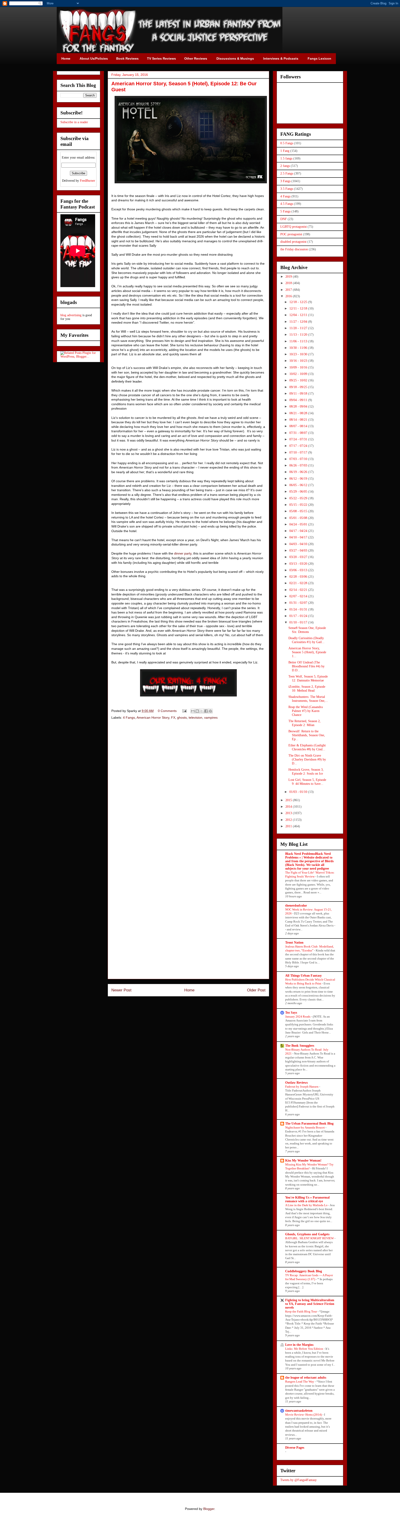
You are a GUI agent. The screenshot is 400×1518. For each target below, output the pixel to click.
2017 (289, 289)
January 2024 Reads (298, 1016)
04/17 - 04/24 (298, 531)
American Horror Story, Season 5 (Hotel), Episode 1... (307, 652)
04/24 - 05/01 (298, 524)
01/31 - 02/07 (298, 602)
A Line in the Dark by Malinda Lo (306, 1205)
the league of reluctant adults (305, 1377)
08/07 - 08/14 (298, 426)
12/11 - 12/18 (298, 308)
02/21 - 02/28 (298, 583)
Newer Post (121, 990)
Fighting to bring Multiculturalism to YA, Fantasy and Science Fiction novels (309, 1303)
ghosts (182, 717)
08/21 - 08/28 (298, 413)
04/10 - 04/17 (298, 537)
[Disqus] (188, 788)
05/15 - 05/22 (298, 504)
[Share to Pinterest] (210, 711)
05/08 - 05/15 (298, 511)
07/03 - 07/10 (298, 459)
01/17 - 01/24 (298, 616)
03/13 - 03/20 (298, 563)
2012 (289, 820)
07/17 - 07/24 (298, 446)
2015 (289, 800)
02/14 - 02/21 (298, 590)
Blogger (208, 1509)
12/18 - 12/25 (298, 302)
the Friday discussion (294, 249)
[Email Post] (184, 711)
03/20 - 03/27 (298, 557)
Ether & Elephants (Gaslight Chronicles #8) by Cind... (307, 747)
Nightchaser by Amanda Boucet (305, 1127)
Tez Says (291, 1012)
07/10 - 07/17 (298, 452)
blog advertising (70, 315)
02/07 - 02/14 (298, 596)
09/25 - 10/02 (298, 380)
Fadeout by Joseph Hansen (302, 1086)
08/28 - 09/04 (298, 406)
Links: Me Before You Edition (304, 1348)
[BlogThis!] (197, 711)
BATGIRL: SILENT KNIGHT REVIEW (309, 1238)
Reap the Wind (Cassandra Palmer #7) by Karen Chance (305, 711)
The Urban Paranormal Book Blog (309, 1123)
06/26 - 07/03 (298, 465)
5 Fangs (285, 211)
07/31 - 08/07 (298, 433)
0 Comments (167, 711)
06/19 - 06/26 (298, 472)
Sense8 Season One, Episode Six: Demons (307, 630)
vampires (211, 717)
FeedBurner (87, 180)
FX (173, 717)
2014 (289, 806)
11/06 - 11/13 (298, 341)
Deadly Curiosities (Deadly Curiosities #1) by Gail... (306, 640)
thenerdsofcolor (296, 905)
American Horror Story (153, 717)
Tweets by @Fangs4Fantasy (298, 1480)
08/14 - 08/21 (298, 419)
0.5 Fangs (286, 143)
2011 (289, 826)
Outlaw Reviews (296, 1082)
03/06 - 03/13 (298, 570)
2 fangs (285, 166)
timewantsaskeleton (298, 1410)
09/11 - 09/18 (298, 393)
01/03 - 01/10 (298, 792)
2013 (289, 813)
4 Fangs (129, 717)
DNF (283, 219)
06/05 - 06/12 (298, 485)
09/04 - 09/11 (298, 400)
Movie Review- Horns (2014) (303, 1414)
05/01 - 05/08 (298, 518)
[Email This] (193, 711)
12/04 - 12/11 (298, 315)
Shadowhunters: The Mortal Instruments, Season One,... (308, 698)
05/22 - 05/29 (298, 498)
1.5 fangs (286, 158)
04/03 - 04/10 (298, 544)
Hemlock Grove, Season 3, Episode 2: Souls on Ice (306, 771)
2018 (289, 283)
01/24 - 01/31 (298, 609)
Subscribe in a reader (74, 122)
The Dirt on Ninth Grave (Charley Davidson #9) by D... (307, 759)
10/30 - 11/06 (298, 348)
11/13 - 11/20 (298, 334)
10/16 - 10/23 (298, 360)
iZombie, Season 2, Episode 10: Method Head (306, 688)
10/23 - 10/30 (298, 354)
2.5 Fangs (286, 173)
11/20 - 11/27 (298, 328)
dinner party (182, 553)
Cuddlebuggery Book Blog (303, 1271)
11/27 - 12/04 (298, 321)
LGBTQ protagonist (293, 226)
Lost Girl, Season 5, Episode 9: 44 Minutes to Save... (307, 781)
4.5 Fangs (286, 203)
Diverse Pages (294, 1447)
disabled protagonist (293, 241)
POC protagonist (291, 234)
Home (189, 990)
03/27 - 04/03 (298, 550)
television (195, 717)
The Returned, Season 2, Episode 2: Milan (304, 723)
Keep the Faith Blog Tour (301, 1311)
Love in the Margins (299, 1344)
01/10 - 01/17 (298, 622)
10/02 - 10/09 (298, 374)
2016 (289, 296)
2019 (289, 276)
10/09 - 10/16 (298, 367)
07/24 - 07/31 (298, 439)
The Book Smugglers (299, 1045)
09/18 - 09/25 (298, 387)
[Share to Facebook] (206, 711)
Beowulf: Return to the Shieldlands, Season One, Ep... (306, 735)
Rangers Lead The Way (300, 1381)
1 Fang (284, 151)
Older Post (256, 990)
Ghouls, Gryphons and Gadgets (307, 1234)
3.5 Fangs (286, 188)
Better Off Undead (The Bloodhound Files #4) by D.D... (306, 666)
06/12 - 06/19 (298, 478)
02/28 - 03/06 (298, 576)
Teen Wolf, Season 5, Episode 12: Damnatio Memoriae (308, 678)
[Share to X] (201, 711)
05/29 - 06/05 (298, 491)
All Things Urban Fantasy (303, 975)
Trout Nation (294, 942)
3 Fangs (285, 181)
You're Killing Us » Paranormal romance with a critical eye (307, 1199)
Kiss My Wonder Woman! (303, 1160)
